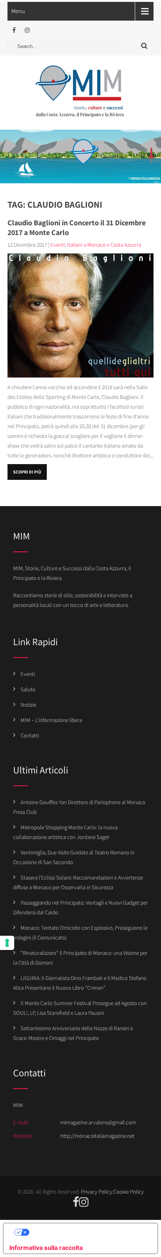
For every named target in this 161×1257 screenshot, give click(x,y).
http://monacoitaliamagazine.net (97, 1135)
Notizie (28, 704)
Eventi (58, 244)
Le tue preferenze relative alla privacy (88, 1232)
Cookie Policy (128, 1191)
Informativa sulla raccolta (46, 1247)
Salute (28, 689)
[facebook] (14, 30)
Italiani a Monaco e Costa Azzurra (104, 244)
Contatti (30, 735)
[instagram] (27, 30)
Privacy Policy (96, 1191)
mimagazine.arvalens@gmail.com (98, 1122)
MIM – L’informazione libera (51, 720)
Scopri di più (27, 472)
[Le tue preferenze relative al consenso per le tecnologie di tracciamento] (7, 943)
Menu (18, 11)
